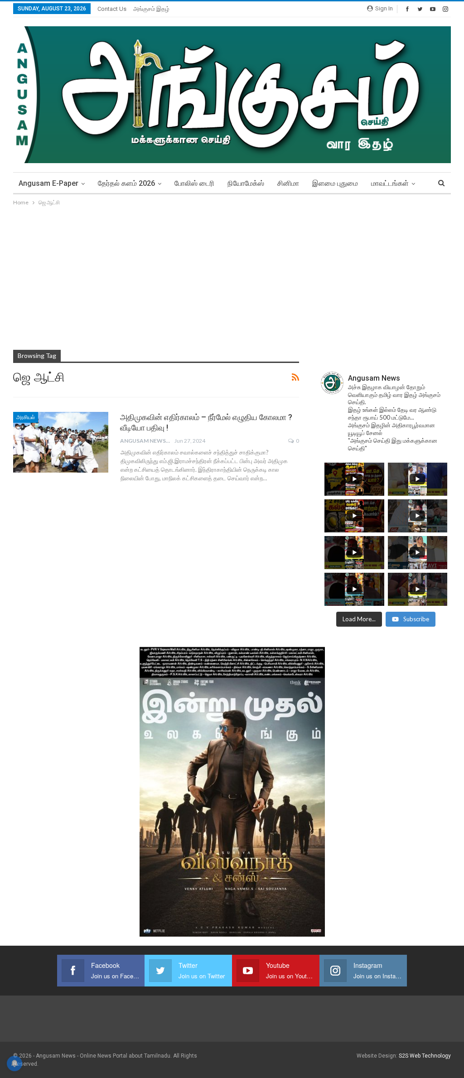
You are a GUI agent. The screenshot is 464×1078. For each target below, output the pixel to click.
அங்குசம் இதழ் (151, 8)
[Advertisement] (232, 275)
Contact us (111, 8)
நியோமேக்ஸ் (245, 183)
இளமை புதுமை (335, 183)
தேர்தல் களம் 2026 (126, 183)
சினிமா (288, 183)
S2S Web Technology (425, 1056)
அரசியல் (25, 417)
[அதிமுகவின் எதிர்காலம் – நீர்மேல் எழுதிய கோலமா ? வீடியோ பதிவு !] (60, 442)
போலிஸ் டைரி (194, 183)
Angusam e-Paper (48, 183)
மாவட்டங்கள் (390, 183)
